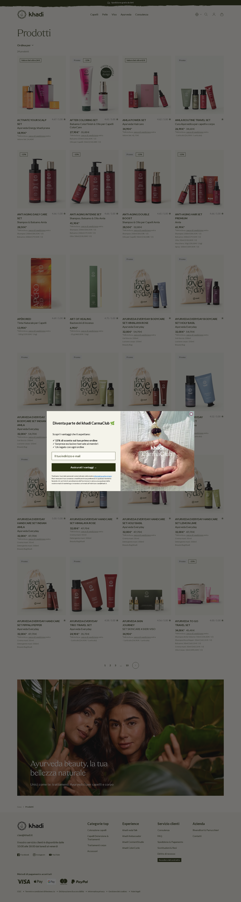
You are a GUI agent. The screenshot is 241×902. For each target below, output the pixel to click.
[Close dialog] (191, 414)
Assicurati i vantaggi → (83, 467)
